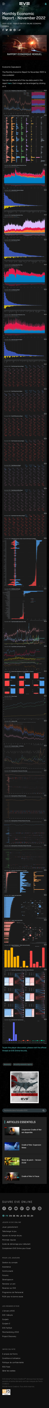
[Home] (24, 6)
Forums (5, 1275)
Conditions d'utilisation (11, 1358)
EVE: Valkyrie (7, 1315)
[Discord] (28, 1208)
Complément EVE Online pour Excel (16, 1248)
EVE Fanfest (7, 1328)
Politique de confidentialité (13, 1362)
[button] (46, 4)
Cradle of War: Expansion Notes (31, 1146)
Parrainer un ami (8, 1284)
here (10, 83)
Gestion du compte (10, 1262)
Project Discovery (9, 1336)
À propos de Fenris (10, 1354)
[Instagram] (34, 1208)
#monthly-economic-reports (23, 1064)
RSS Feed (6, 1367)
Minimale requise (9, 1240)
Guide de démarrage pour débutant (16, 1244)
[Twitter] (10, 1208)
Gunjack (5, 1319)
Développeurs (7, 1279)
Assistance (6, 1267)
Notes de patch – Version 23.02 (31, 1161)
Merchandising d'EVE (10, 1332)
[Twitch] (22, 1208)
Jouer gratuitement (10, 1227)
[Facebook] (4, 1208)
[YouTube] (16, 1208)
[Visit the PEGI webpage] (6, 1392)
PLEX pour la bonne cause (12, 1297)
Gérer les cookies (8, 1371)
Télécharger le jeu (9, 1231)
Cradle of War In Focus (30, 1176)
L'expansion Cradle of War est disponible (32, 1131)
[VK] (39, 1208)
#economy (7, 1064)
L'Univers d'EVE (8, 1311)
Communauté (7, 1271)
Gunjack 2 (6, 1324)
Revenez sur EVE (9, 1288)
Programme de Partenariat (12, 1292)
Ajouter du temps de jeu (12, 1235)
